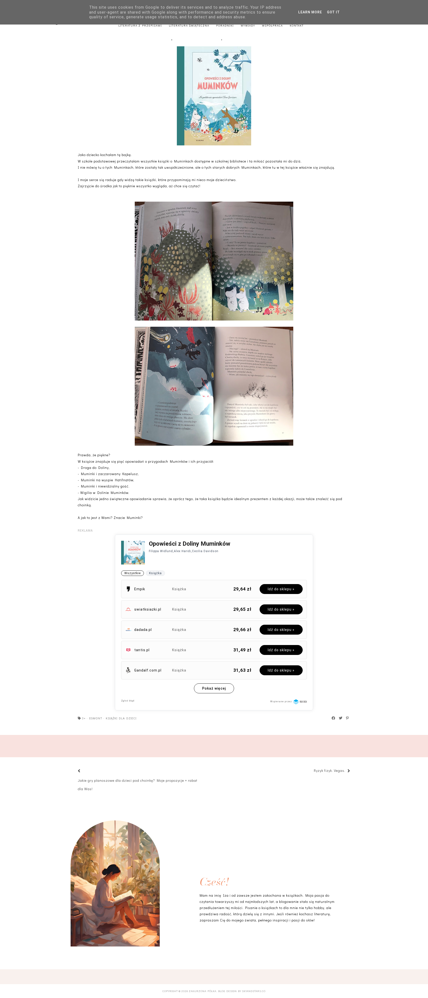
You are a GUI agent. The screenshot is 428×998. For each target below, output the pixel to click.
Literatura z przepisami (140, 25)
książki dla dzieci (121, 718)
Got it (333, 12)
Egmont (95, 718)
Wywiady (248, 25)
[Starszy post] (311, 771)
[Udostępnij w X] (341, 718)
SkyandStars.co (254, 991)
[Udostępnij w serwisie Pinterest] (347, 718)
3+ (84, 718)
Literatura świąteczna (189, 25)
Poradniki (225, 25)
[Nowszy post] (85, 771)
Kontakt (297, 25)
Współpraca (272, 25)
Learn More (310, 12)
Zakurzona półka (202, 991)
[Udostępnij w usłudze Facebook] (333, 718)
